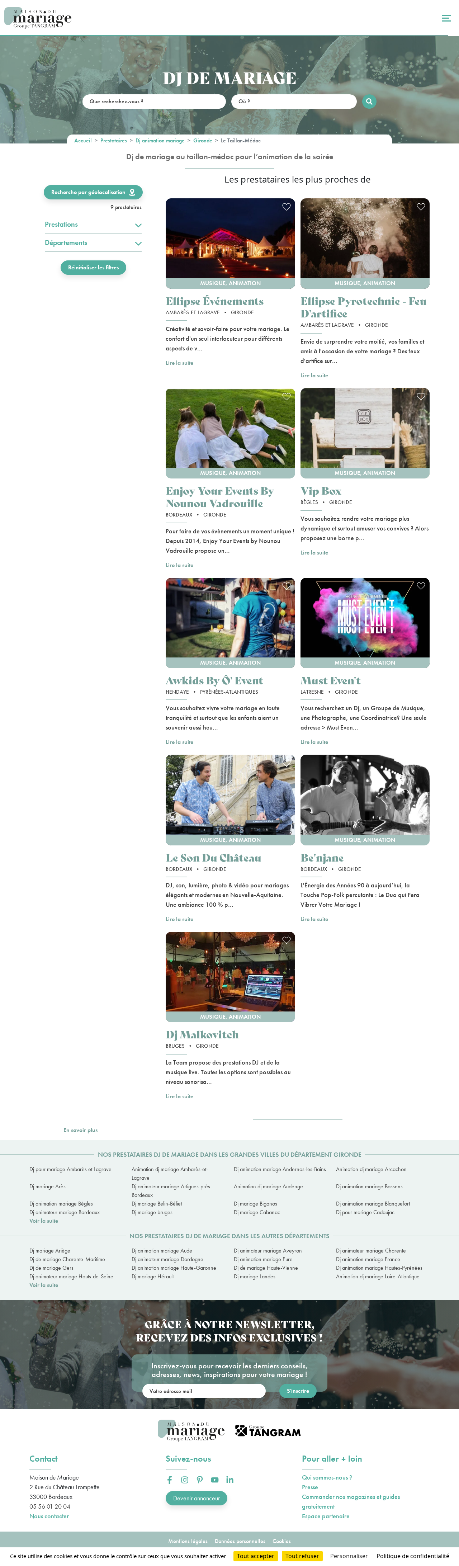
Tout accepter (255, 1556)
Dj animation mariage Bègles (61, 1203)
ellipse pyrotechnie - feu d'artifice (364, 306)
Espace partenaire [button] (326, 1516)
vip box (321, 490)
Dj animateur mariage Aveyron (268, 1250)
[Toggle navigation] (446, 18)
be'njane (322, 857)
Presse (310, 1487)
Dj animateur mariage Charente (371, 1250)
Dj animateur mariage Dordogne (167, 1259)
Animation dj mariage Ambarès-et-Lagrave (170, 1173)
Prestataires (113, 140)
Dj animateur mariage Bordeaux (64, 1212)
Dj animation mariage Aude (162, 1250)
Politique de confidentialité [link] (413, 1556)
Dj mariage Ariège (49, 1250)
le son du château (213, 857)
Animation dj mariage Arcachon (371, 1169)
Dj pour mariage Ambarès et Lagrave (70, 1169)
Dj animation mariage (160, 140)
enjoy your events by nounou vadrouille (220, 496)
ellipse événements (215, 300)
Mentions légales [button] (188, 1541)
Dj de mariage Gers (51, 1268)
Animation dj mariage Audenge (268, 1186)
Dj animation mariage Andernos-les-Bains (280, 1169)
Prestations (61, 224)
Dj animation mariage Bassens (369, 1186)
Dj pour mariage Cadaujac (365, 1212)
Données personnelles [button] (240, 1541)
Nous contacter (49, 1516)
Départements (66, 242)
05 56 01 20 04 (49, 1506)
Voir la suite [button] (43, 1221)
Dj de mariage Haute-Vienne (266, 1268)
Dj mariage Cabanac (257, 1212)
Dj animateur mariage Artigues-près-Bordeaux (172, 1191)
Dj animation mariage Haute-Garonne (174, 1268)
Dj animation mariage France (368, 1259)
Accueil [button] (83, 140)
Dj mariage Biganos (255, 1203)
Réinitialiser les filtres (93, 267)
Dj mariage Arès (47, 1186)
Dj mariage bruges (152, 1212)
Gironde (202, 140)
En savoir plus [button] (80, 1130)
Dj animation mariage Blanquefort (373, 1203)
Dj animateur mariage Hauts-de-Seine (71, 1276)
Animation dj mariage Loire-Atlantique (378, 1276)
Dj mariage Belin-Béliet (157, 1203)
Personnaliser (349, 1556)
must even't (331, 680)
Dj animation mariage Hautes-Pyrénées (379, 1268)
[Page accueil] (37, 18)
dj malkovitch (202, 1034)
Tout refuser (302, 1556)
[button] (230, 243)
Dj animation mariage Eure (263, 1259)
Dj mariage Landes (254, 1276)
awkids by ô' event (214, 680)
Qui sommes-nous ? (327, 1477)
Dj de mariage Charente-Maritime (67, 1259)
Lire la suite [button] (179, 363)
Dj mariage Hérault (153, 1276)
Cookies (282, 1541)
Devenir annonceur (196, 1498)
